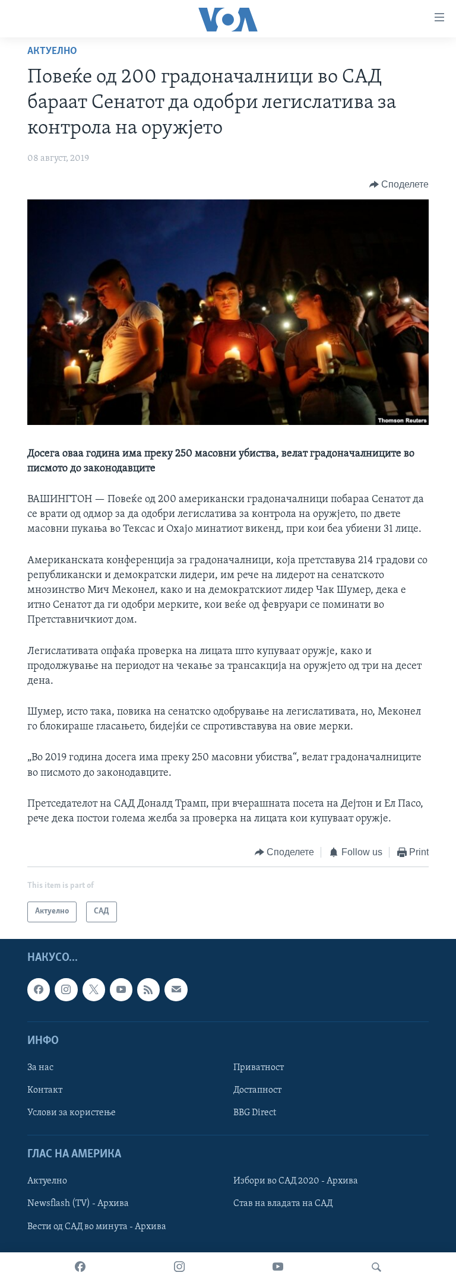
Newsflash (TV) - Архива (78, 1203)
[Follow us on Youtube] (121, 989)
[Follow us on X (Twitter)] (94, 989)
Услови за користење (71, 1113)
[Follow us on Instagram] (66, 989)
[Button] (399, 184)
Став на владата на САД (282, 1203)
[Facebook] (80, 1267)
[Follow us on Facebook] (38, 989)
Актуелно (52, 51)
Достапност (257, 1090)
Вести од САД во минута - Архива (96, 1226)
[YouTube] (277, 1267)
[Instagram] (179, 1267)
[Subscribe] (175, 989)
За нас (40, 1067)
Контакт (44, 1090)
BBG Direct (254, 1113)
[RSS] (148, 989)
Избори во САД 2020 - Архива (295, 1181)
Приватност (258, 1067)
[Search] (376, 1267)
